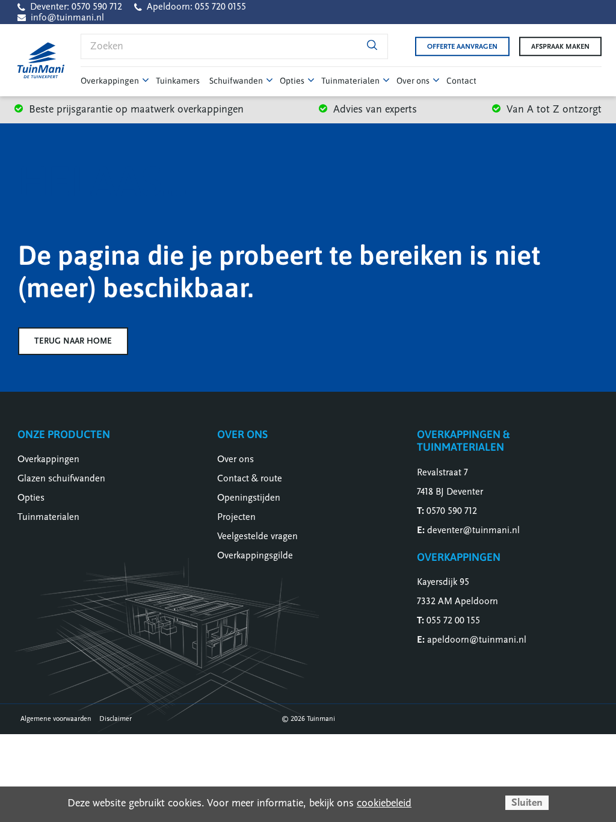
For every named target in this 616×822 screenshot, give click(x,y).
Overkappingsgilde (255, 555)
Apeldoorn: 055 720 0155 (196, 6)
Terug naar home (73, 341)
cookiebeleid (384, 803)
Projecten (236, 516)
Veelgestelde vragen (257, 536)
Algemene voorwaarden (55, 718)
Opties (31, 497)
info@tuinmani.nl (67, 17)
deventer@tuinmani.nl (473, 530)
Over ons (235, 459)
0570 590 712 (452, 510)
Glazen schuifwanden (61, 478)
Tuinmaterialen (48, 516)
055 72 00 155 (453, 620)
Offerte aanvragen (462, 46)
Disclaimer (115, 718)
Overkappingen (48, 459)
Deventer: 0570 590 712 (76, 6)
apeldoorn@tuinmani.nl (476, 639)
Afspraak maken (560, 46)
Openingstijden (248, 497)
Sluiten (527, 802)
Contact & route (249, 478)
